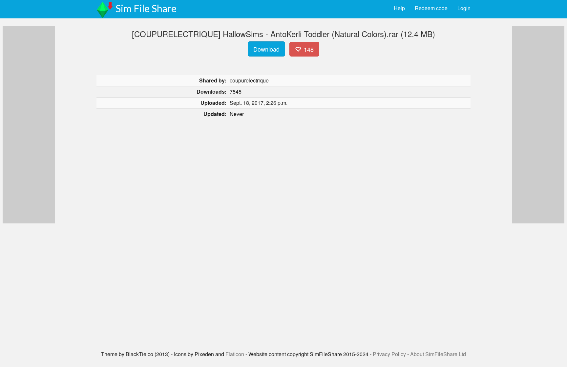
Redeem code (431, 8)
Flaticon (234, 354)
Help (399, 8)
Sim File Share (146, 8)
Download (266, 49)
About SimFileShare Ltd (438, 354)
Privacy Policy (389, 354)
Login (464, 8)
